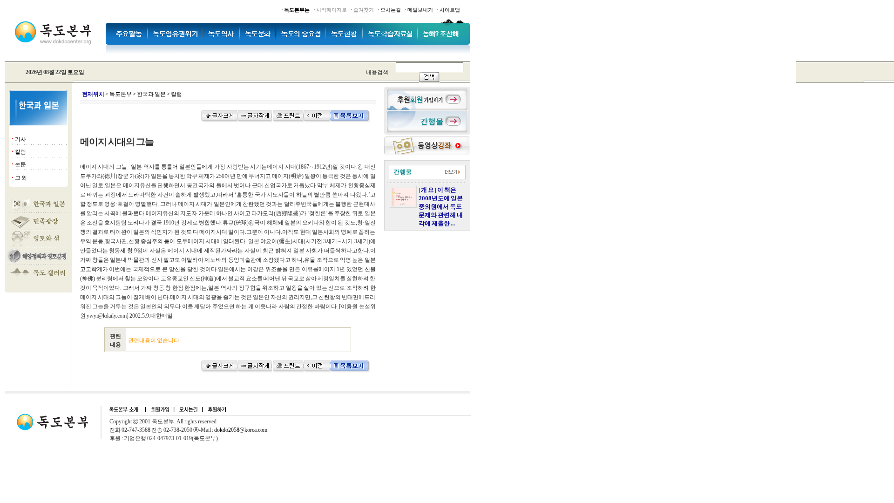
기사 (20, 139)
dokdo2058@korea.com (240, 430)
